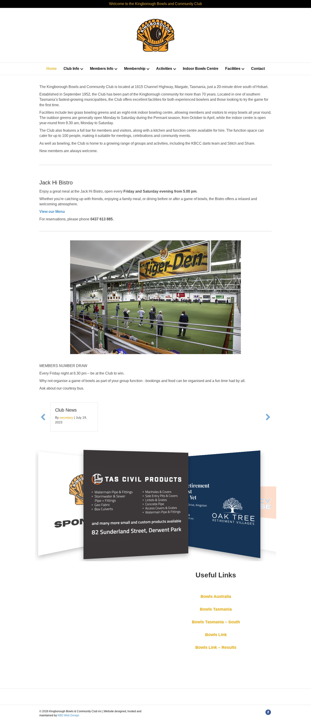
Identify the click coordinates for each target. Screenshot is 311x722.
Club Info (71, 68)
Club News (66, 410)
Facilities (232, 68)
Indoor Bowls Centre (200, 68)
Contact (258, 68)
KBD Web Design (68, 715)
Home (51, 68)
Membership (134, 68)
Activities (164, 68)
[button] (43, 417)
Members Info (101, 68)
